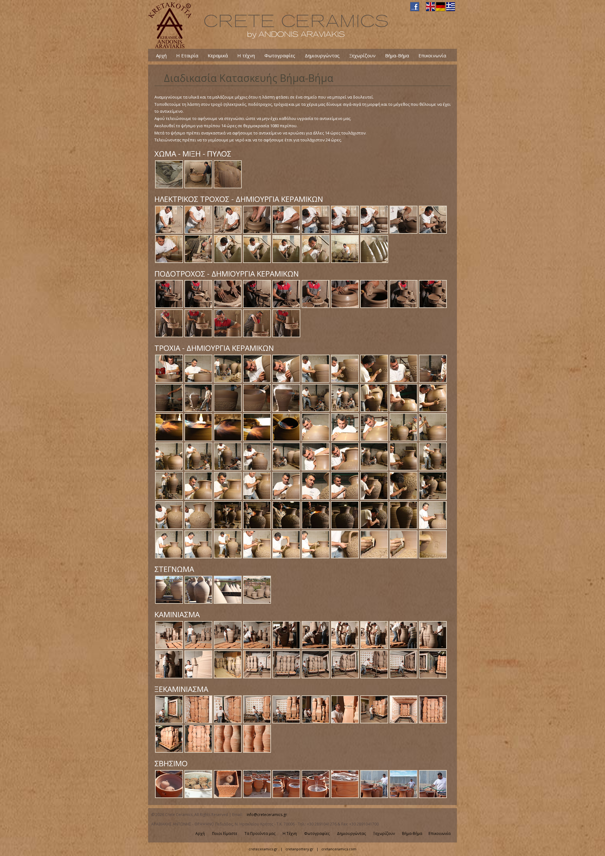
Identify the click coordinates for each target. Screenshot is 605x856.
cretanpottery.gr (299, 849)
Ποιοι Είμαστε (224, 833)
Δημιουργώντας (322, 55)
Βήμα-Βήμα (397, 55)
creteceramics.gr (263, 849)
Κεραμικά (218, 55)
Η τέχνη (246, 55)
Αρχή (161, 55)
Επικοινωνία (432, 55)
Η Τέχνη (290, 833)
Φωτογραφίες (279, 55)
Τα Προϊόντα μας (260, 833)
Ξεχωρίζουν (362, 55)
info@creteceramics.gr (267, 814)
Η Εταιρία (187, 55)
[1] (169, 187)
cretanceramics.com (338, 849)
